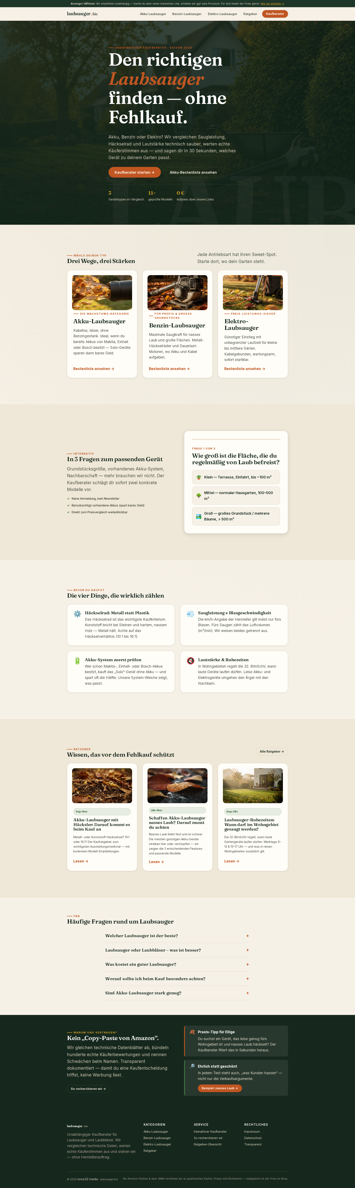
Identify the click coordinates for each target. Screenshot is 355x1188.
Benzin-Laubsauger (187, 14)
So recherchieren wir (208, 1138)
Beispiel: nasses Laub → (220, 1088)
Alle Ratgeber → (272, 751)
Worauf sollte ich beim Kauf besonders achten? (155, 978)
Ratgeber (250, 14)
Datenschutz (253, 1138)
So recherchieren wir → (88, 1088)
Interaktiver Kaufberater (210, 1131)
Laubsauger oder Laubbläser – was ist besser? (153, 950)
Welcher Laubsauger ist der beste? (141, 935)
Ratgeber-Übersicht (207, 1144)
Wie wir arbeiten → (272, 3)
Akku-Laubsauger (153, 14)
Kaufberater (275, 13)
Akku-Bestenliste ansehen (193, 172)
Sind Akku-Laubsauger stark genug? (143, 992)
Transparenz (253, 1144)
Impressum (252, 1131)
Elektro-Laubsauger (222, 14)
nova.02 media (87, 1179)
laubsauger (82, 13)
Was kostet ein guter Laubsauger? (140, 964)
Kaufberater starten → (134, 172)
